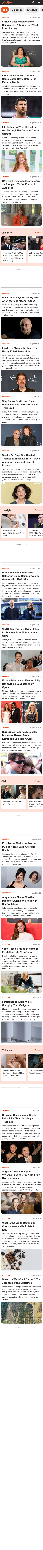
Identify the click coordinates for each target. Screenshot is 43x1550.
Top (5, 9)
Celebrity (17, 9)
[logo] (7, 2)
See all (38, 232)
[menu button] (39, 2)
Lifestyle (32, 9)
